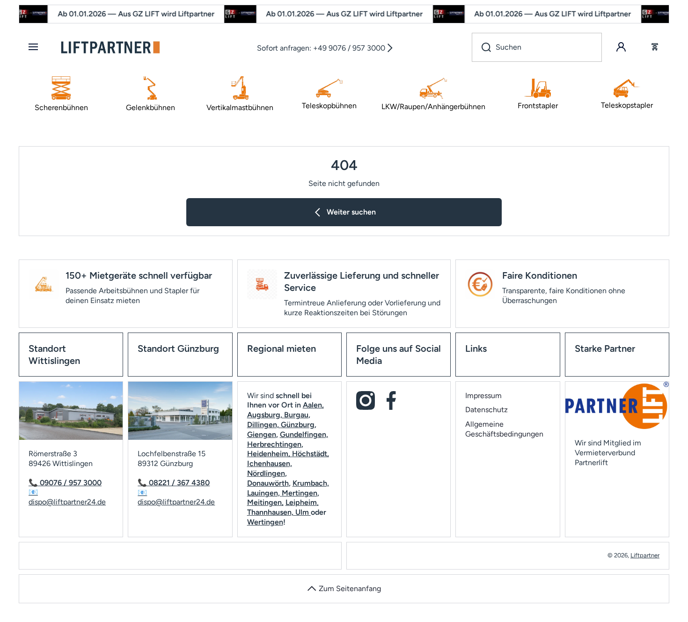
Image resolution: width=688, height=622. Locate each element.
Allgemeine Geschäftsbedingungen (504, 429)
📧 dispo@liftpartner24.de (67, 497)
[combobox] (537, 47)
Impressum (483, 395)
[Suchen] (481, 47)
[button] (655, 47)
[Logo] (110, 47)
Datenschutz (486, 409)
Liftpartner (644, 555)
